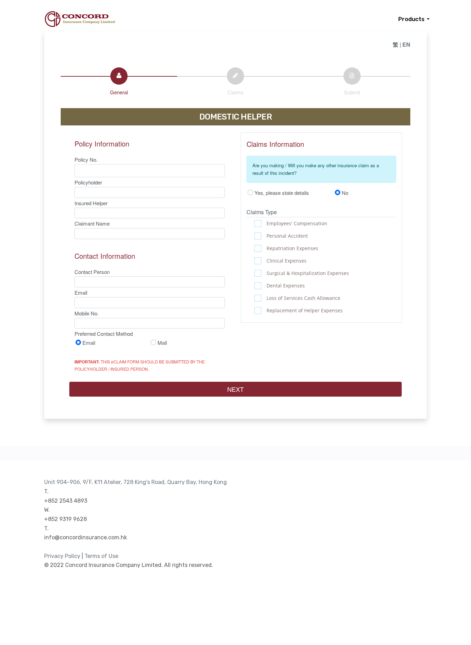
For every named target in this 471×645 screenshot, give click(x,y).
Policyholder (88, 182)
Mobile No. (86, 313)
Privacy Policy (62, 556)
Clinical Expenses (287, 260)
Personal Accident (287, 236)
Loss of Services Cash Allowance (303, 298)
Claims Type (262, 212)
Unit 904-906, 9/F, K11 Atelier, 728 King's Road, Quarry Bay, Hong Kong (135, 482)
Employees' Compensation (297, 223)
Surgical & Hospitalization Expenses (308, 273)
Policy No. (86, 159)
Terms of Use (101, 556)
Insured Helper (91, 203)
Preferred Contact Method (103, 333)
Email (80, 292)
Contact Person (92, 271)
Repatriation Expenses (292, 248)
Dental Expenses (286, 285)
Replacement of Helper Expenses (305, 310)
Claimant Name (92, 223)
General (119, 92)
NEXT (235, 389)
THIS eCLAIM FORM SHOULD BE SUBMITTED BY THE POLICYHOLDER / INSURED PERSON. (139, 365)
